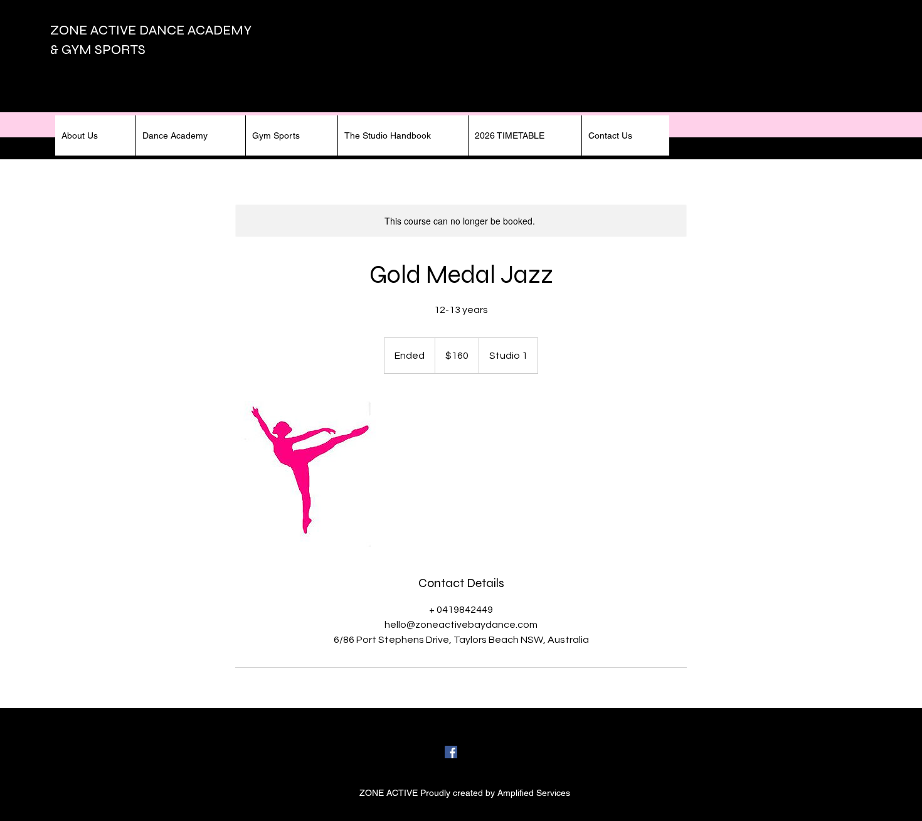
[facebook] (451, 752)
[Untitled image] (308, 474)
